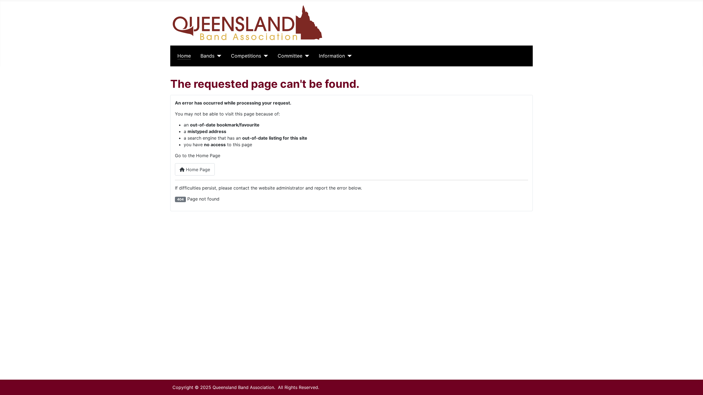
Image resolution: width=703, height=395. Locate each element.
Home (184, 56)
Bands (207, 56)
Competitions (246, 56)
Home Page (197, 169)
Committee (290, 56)
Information (332, 56)
